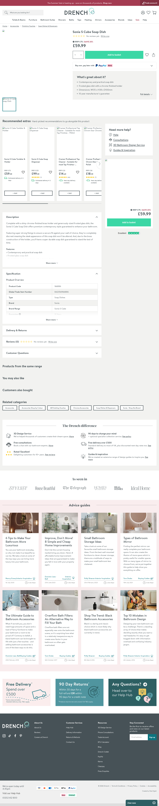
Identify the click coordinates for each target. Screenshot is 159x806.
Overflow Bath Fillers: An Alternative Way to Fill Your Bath (59, 619)
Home (4, 26)
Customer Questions (17, 353)
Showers (62, 19)
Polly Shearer (89, 578)
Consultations (120, 139)
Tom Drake (127, 578)
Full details (145, 94)
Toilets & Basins (18, 19)
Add (19, 193)
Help (145, 19)
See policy (126, 436)
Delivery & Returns (16, 330)
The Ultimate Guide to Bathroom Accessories (20, 617)
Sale (137, 19)
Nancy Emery (11, 578)
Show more (51, 263)
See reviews (50, 454)
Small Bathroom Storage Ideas (94, 540)
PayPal (100, 757)
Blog (99, 747)
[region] (51, 166)
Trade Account (103, 737)
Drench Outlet (103, 752)
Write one (105, 36)
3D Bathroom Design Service (129, 145)
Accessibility (152, 786)
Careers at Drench (41, 737)
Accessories (110, 19)
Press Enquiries (103, 771)
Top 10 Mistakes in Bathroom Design (135, 617)
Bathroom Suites (47, 19)
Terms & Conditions (118, 786)
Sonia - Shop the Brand (131, 408)
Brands (121, 19)
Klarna (100, 761)
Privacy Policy (133, 786)
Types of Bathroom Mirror (135, 540)
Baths (71, 19)
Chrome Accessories (81, 408)
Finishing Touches (28, 26)
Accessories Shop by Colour (32, 408)
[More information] (20, 314)
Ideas (130, 19)
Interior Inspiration (26, 578)
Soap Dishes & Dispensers (47, 26)
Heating (88, 19)
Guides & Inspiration (124, 150)
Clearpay (101, 766)
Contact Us (70, 742)
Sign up (152, 737)
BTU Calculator (103, 742)
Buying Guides (146, 578)
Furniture (33, 19)
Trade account (151, 2)
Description (12, 217)
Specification (13, 273)
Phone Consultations (106, 732)
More (71, 436)
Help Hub (69, 727)
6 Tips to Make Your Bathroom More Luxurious (18, 541)
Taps (79, 19)
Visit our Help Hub (11, 793)
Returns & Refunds (73, 737)
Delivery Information (74, 732)
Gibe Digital (153, 791)
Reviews (37, 732)
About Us (37, 727)
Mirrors (98, 19)
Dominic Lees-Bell (50, 578)
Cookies (142, 786)
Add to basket (123, 54)
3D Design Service (104, 727)
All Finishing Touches (58, 408)
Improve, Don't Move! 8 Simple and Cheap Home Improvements (59, 541)
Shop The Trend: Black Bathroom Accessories (98, 617)
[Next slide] (99, 164)
